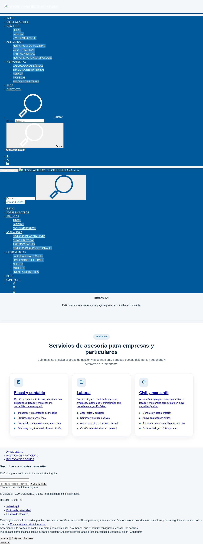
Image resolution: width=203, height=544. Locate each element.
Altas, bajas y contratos (92, 412)
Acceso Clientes (15, 150)
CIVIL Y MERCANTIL (24, 38)
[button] (34, 117)
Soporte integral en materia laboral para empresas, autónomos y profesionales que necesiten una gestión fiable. (99, 403)
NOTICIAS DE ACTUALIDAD (29, 46)
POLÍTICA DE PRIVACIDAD (22, 455)
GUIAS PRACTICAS (23, 50)
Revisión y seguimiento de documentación (39, 428)
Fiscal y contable (29, 393)
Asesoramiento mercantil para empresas (164, 423)
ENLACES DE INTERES (26, 81)
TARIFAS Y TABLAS (24, 53)
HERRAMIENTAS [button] (16, 61)
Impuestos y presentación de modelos (37, 412)
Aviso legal (12, 506)
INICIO (10, 18)
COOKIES (5, 542)
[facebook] (7, 156)
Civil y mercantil (153, 393)
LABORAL (18, 34)
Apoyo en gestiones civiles (156, 418)
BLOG (10, 85)
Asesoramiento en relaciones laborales (100, 423)
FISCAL (17, 30)
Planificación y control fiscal (32, 418)
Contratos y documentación (157, 412)
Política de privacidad (18, 510)
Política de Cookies (17, 514)
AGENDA (18, 73)
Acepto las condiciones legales (20, 487)
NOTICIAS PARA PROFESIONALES (32, 57)
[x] (7, 160)
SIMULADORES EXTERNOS (28, 69)
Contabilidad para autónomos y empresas (39, 423)
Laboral (84, 393)
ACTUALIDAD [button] (15, 42)
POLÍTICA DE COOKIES (20, 459)
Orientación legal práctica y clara (160, 428)
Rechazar (28, 538)
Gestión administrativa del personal (98, 428)
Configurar (16, 538)
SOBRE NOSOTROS (18, 22)
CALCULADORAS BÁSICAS (28, 65)
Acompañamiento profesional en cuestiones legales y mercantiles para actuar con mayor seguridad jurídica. (162, 403)
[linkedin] (7, 164)
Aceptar (4, 538)
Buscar (10, 120)
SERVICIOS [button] (13, 26)
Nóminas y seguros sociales (95, 418)
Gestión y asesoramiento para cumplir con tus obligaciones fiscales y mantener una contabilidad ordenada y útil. (38, 403)
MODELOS (19, 77)
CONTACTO (14, 89)
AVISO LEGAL (14, 451)
